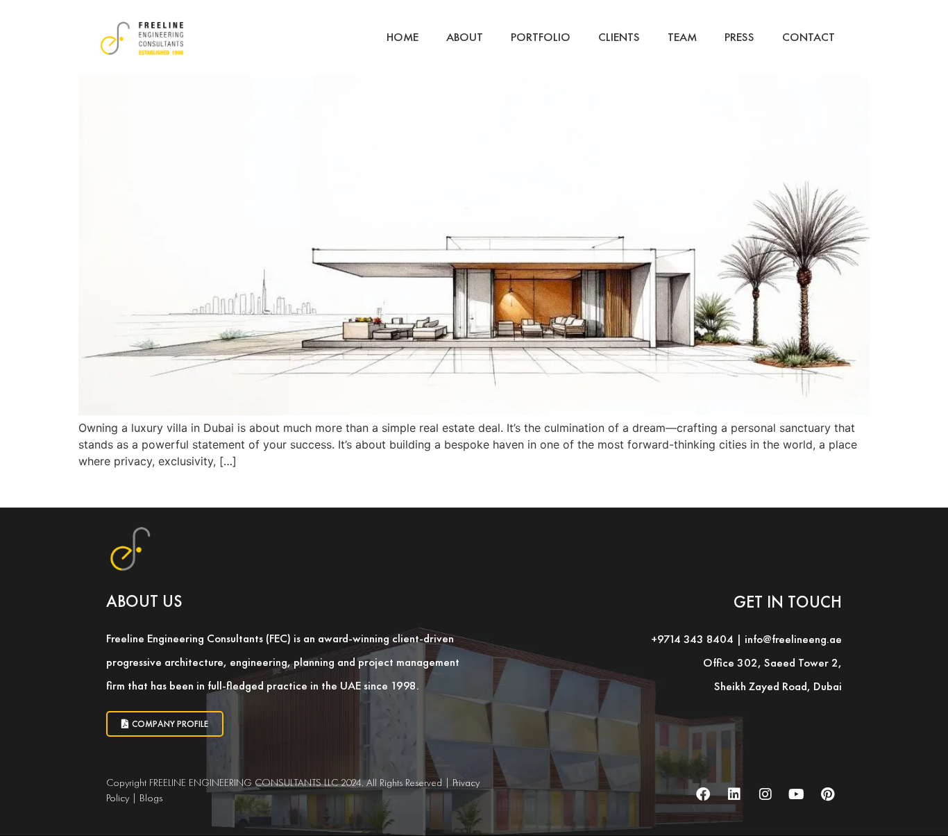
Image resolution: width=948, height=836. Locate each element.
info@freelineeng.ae (793, 638)
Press (739, 36)
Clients (619, 36)
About (464, 36)
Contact (808, 36)
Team (682, 36)
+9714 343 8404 (692, 638)
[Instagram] (765, 794)
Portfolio (540, 36)
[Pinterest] (828, 794)
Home (402, 36)
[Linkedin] (734, 794)
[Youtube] (797, 794)
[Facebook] (703, 794)
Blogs (150, 798)
